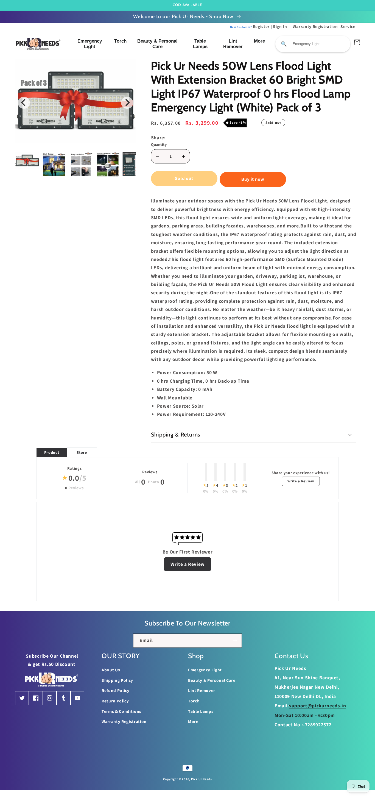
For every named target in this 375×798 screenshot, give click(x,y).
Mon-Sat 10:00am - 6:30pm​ (305, 715)
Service (348, 26)
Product (51, 452)
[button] (254, 434)
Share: (158, 137)
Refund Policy (116, 690)
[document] (75, 102)
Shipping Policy (117, 680)
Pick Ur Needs (201, 779)
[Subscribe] (235, 640)
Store (82, 452)
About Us (111, 669)
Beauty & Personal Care (157, 43)
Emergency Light (89, 43)
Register (250, 26)
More (259, 41)
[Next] (127, 103)
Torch (120, 41)
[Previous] (24, 103)
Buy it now (253, 179)
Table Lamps (200, 43)
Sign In (280, 26)
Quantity (159, 144)
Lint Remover (233, 43)
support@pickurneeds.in (317, 705)
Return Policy (115, 701)
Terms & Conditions (121, 711)
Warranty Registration (315, 26)
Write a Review (300, 481)
